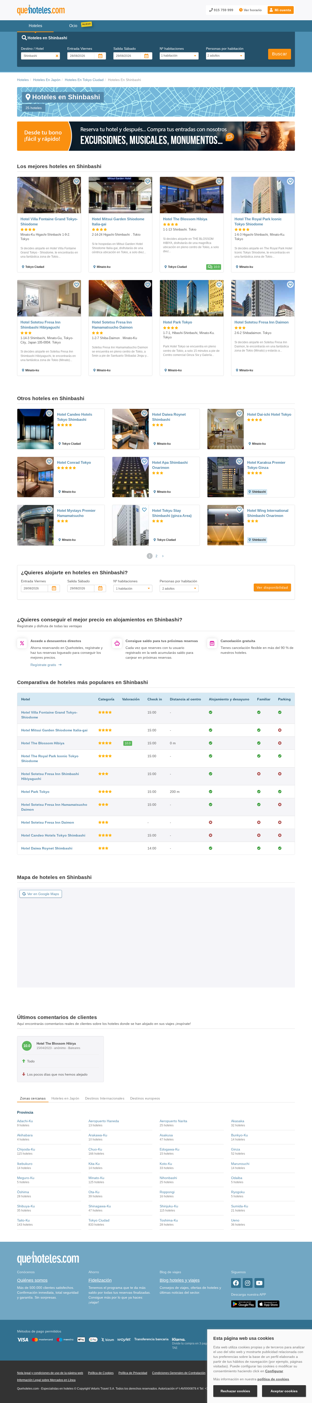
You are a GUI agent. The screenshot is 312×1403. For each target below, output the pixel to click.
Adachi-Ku (25, 1121)
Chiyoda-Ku (26, 1149)
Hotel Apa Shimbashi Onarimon (170, 465)
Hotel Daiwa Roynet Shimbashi (169, 417)
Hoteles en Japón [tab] (65, 1098)
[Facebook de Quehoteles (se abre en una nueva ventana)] (236, 1283)
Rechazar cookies (235, 1391)
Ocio (73, 26)
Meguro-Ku (25, 1178)
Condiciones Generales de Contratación (178, 1373)
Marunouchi (240, 1164)
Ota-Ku (93, 1192)
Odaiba (236, 1178)
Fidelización (100, 1280)
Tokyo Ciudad (98, 1220)
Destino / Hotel (32, 48)
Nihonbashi (168, 1178)
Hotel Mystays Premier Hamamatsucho (76, 513)
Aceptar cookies (284, 1391)
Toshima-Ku (169, 1220)
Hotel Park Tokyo (35, 792)
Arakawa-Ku (97, 1135)
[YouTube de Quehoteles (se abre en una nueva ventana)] (259, 1283)
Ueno (235, 1220)
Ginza (235, 1149)
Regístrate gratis (43, 665)
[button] (281, 10)
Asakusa (166, 1135)
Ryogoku (238, 1192)
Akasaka (237, 1121)
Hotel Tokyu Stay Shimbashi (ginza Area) (172, 513)
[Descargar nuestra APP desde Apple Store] (269, 1303)
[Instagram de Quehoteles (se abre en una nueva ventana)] (248, 1283)
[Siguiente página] (163, 556)
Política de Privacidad (132, 1373)
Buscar (279, 53)
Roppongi (167, 1192)
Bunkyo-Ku (239, 1135)
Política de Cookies (101, 1373)
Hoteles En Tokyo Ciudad (84, 80)
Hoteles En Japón (46, 80)
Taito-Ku (23, 1220)
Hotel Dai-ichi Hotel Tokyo (269, 414)
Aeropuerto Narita (173, 1121)
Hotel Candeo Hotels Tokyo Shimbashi (74, 417)
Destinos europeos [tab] (145, 1098)
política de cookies (273, 1379)
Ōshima (23, 1192)
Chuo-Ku (95, 1149)
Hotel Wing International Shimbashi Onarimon (267, 513)
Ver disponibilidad (272, 587)
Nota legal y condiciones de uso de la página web (50, 1373)
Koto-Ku (166, 1164)
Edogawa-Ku (169, 1149)
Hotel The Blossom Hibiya (42, 743)
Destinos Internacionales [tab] (104, 1098)
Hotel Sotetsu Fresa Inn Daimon (47, 822)
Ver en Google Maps (43, 894)
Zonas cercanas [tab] (33, 1098)
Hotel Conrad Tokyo (74, 462)
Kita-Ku (94, 1164)
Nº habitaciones (172, 48)
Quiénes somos (32, 1280)
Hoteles (23, 80)
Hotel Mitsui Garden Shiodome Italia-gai (54, 730)
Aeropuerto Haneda (103, 1121)
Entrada (79, 48)
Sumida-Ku (239, 1206)
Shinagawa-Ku (99, 1206)
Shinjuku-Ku (169, 1206)
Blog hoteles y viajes (180, 1280)
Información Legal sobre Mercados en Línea (46, 1380)
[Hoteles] (53, 10)
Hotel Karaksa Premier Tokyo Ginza (266, 465)
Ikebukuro (24, 1164)
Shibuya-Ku (26, 1206)
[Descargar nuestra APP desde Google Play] (243, 1303)
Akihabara (25, 1135)
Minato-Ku (96, 1178)
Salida (124, 48)
